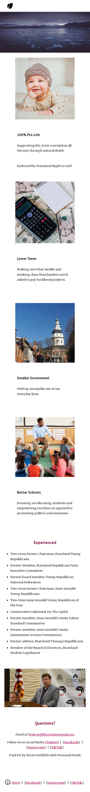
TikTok (56, 747)
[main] (45, 135)
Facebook (71, 742)
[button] (8, 784)
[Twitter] (52, 742)
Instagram (36, 747)
